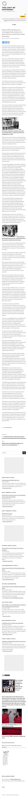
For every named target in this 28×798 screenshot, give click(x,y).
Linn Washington (14, 38)
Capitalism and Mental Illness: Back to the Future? (14, 641)
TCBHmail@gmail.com (16, 779)
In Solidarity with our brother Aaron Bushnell (12, 623)
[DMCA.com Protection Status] (6, 675)
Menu (14, 24)
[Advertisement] (14, 465)
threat (5, 20)
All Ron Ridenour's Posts (7, 634)
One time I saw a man (7, 513)
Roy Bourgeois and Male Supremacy (10, 480)
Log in (3, 787)
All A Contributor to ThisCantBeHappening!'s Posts (12, 597)
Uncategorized (8, 427)
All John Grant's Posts (6, 488)
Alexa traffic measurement (8, 742)
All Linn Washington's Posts (8, 579)
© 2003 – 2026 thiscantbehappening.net (10, 794)
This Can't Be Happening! (8, 9)
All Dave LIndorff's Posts (7, 506)
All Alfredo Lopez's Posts (7, 561)
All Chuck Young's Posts (7, 651)
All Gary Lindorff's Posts (7, 521)
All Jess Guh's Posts (6, 616)
